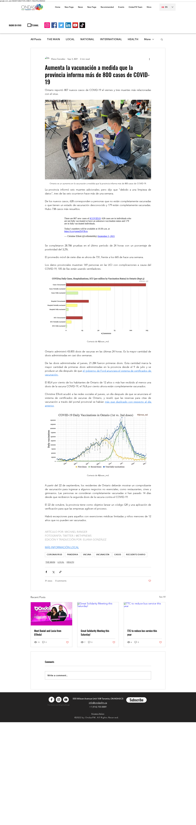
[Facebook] (54, 25)
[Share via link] (60, 572)
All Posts (36, 39)
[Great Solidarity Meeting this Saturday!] (98, 613)
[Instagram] (47, 25)
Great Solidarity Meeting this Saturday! (95, 632)
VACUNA (87, 554)
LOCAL (70, 39)
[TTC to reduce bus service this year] (144, 613)
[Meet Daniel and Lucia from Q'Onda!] (51, 613)
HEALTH (70, 562)
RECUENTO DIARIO (135, 554)
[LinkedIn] (68, 25)
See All (162, 596)
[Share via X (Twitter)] (53, 572)
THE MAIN (53, 39)
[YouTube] (75, 25)
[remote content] (98, 227)
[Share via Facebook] (46, 572)
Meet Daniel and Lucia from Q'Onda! (47, 632)
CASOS (117, 554)
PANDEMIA (72, 554)
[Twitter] (61, 25)
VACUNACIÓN (102, 554)
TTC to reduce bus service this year (142, 632)
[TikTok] (82, 25)
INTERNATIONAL (111, 39)
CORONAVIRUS (54, 554)
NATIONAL (87, 39)
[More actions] (149, 59)
